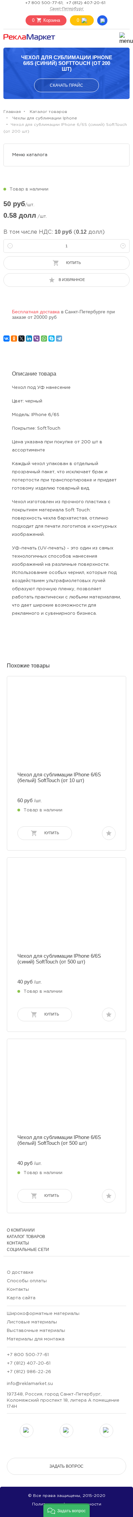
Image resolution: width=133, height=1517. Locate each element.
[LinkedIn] (29, 338)
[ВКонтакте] (6, 338)
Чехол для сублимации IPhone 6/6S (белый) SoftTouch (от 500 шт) (59, 1140)
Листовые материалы (32, 1322)
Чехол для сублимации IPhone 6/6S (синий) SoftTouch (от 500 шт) (59, 958)
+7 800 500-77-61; (44, 3)
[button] (66, 1510)
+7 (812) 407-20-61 (85, 3)
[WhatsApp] (44, 338)
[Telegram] (59, 338)
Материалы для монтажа (35, 1339)
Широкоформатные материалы (43, 1314)
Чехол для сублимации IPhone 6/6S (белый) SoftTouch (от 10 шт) (59, 777)
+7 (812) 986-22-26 (29, 1372)
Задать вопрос (66, 1466)
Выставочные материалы (36, 1331)
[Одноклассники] (14, 338)
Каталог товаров (26, 1236)
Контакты (18, 1243)
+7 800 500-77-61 (28, 1355)
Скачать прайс (66, 85)
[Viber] (36, 338)
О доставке (20, 1272)
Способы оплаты (27, 1281)
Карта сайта (21, 1298)
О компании (21, 1230)
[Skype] (51, 338)
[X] (21, 338)
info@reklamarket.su (30, 1384)
